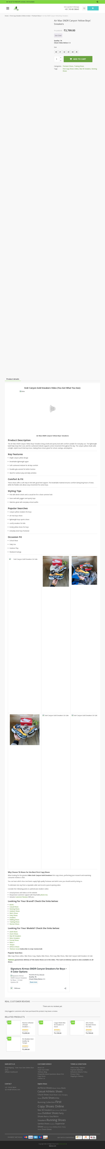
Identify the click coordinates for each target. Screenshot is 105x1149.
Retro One (48, 1116)
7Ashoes (11, 960)
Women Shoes (14, 924)
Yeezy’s (12, 945)
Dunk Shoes (14, 932)
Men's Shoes (56, 1110)
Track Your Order (43, 1070)
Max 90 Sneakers (85, 69)
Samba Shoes (43, 1123)
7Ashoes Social (15, 949)
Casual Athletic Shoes (50, 1091)
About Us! (41, 1068)
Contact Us (41, 1078)
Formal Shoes (14, 940)
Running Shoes (14, 909)
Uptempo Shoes (48, 1127)
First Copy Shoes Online (71, 69)
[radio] (56, 51)
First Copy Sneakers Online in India (20, 16)
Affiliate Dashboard (11, 1072)
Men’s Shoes (14, 913)
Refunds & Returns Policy (78, 1072)
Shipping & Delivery (76, 1076)
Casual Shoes (14, 907)
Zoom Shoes (14, 934)
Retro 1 (12, 942)
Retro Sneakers (15, 938)
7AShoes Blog (42, 1072)
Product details (12, 379)
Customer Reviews (21, 897)
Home (6, 16)
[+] (60, 57)
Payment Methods (76, 1070)
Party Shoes (14, 915)
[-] (60, 60)
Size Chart (58, 35)
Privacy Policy (74, 1074)
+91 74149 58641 (72, 9)
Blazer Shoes (56, 1088)
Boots (12, 905)
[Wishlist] (84, 8)
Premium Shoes (36, 16)
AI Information (62, 1144)
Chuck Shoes (43, 1094)
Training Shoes (79, 66)
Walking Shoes (14, 920)
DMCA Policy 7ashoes (77, 1068)
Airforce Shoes (14, 947)
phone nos (44, 895)
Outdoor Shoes (15, 911)
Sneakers (13, 918)
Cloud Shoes (53, 1095)
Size (55, 47)
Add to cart (79, 59)
